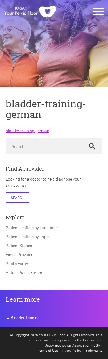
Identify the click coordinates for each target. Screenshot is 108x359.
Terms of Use (48, 351)
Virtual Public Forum (24, 272)
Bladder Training (25, 317)
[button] (98, 11)
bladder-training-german (27, 130)
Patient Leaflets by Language (32, 227)
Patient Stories (19, 245)
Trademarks (93, 351)
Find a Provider (19, 254)
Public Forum (17, 263)
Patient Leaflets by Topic (27, 236)
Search (17, 198)
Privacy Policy (71, 351)
